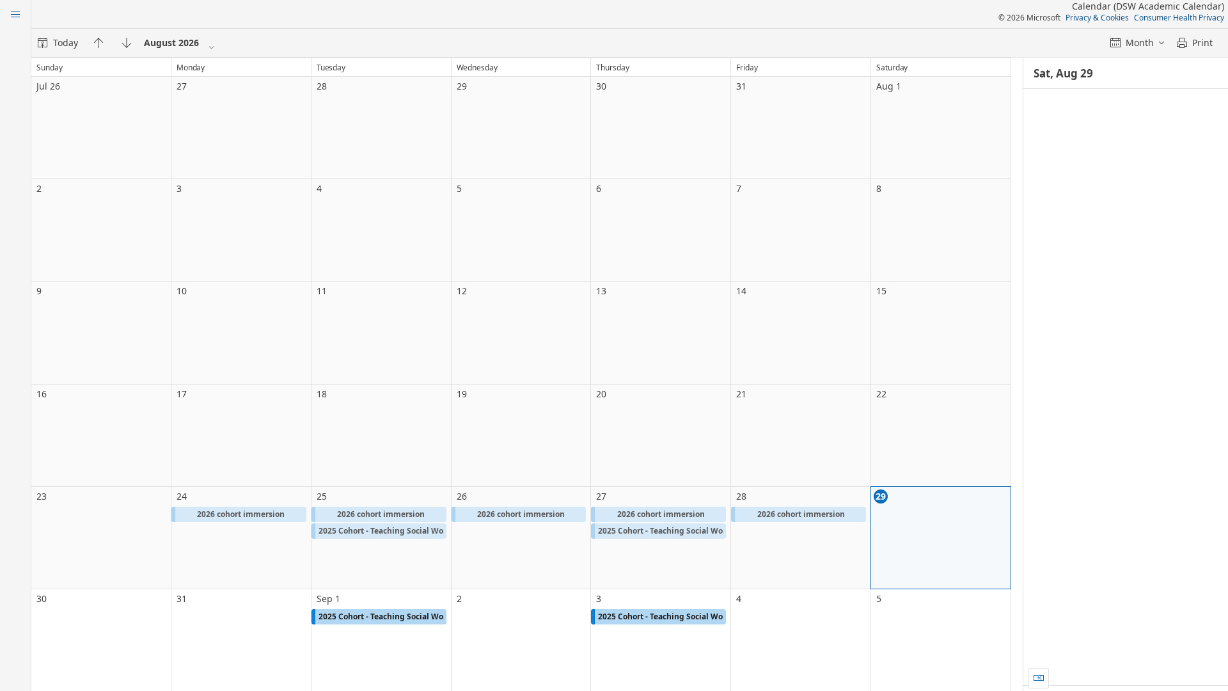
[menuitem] (58, 43)
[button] (238, 514)
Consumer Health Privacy (1179, 17)
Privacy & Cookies (1097, 17)
